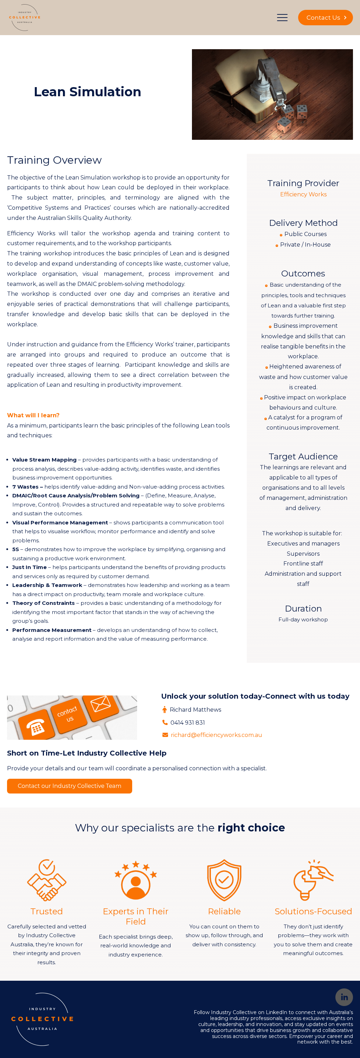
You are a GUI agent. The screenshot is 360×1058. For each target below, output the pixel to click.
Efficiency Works (303, 194)
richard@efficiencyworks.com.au (216, 735)
